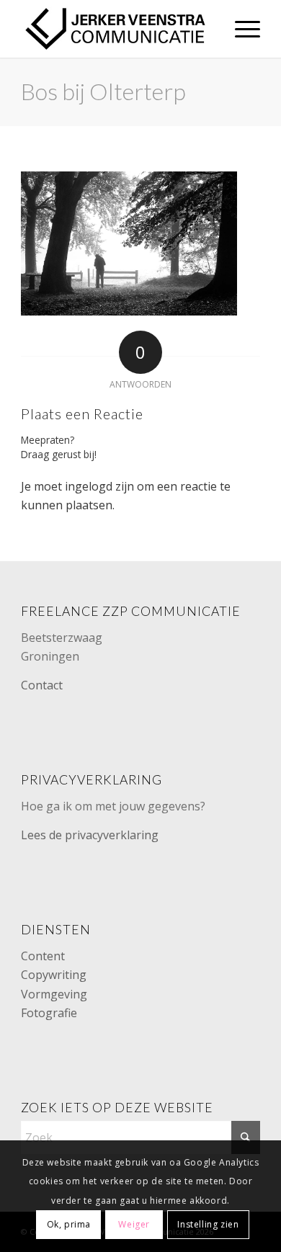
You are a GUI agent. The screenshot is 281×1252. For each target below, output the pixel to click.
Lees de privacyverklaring (90, 835)
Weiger (134, 1224)
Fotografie (49, 1013)
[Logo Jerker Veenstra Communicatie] (116, 29)
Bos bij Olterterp (103, 91)
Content (43, 956)
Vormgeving (54, 994)
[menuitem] (240, 29)
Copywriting (53, 975)
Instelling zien (207, 1224)
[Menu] (240, 29)
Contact (42, 685)
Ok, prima (69, 1224)
